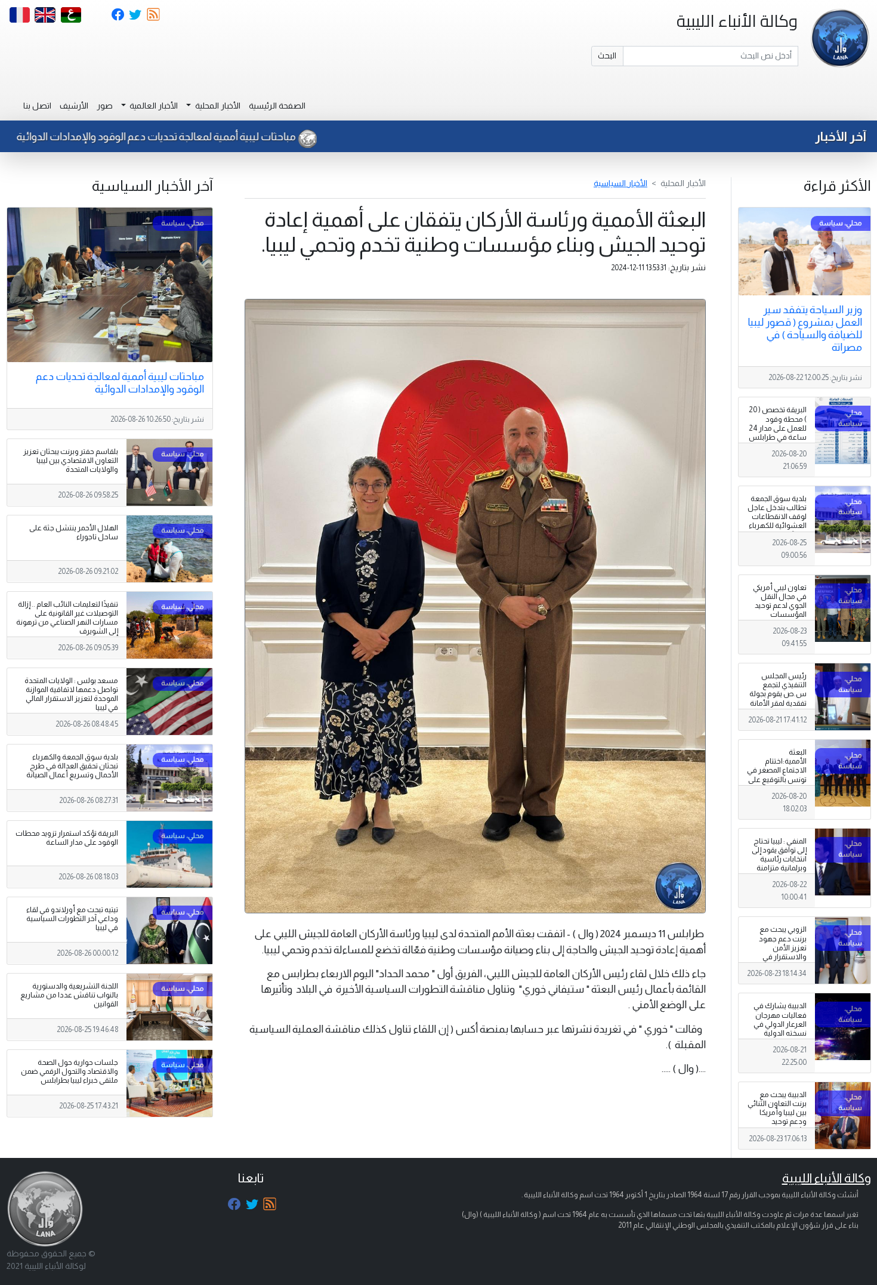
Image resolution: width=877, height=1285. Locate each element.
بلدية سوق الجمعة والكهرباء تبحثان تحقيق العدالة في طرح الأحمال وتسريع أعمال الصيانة (72, 766)
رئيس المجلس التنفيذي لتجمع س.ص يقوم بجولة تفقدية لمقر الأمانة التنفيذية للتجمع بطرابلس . (778, 698)
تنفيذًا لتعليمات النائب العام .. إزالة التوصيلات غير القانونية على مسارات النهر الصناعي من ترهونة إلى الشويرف (67, 617)
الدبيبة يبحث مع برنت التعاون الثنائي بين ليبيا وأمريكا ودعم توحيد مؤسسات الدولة (777, 1113)
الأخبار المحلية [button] (216, 105)
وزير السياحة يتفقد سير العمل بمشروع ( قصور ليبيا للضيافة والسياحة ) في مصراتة (805, 328)
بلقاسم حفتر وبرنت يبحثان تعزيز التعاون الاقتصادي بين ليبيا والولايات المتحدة (70, 460)
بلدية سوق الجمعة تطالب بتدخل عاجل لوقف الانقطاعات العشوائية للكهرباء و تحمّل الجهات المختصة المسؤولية (777, 521)
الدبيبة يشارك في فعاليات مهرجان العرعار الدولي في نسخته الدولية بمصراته (780, 1024)
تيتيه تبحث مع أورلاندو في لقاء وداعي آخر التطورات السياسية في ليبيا (72, 919)
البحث (607, 55)
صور (105, 105)
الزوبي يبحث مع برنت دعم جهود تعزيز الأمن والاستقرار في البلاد (783, 947)
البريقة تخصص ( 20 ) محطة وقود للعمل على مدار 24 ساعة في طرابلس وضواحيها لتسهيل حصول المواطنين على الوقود (777, 437)
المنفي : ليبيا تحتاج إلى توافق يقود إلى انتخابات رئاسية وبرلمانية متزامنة (779, 854)
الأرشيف (74, 105)
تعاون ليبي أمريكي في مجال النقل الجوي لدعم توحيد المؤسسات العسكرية (780, 605)
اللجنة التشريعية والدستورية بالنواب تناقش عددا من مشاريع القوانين (69, 995)
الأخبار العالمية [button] (153, 105)
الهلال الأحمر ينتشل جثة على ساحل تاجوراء (73, 532)
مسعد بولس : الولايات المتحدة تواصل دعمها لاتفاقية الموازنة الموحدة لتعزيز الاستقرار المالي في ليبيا (71, 694)
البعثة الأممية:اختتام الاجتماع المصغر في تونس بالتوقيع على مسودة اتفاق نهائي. (777, 775)
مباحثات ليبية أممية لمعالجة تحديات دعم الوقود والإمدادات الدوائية (209, 137)
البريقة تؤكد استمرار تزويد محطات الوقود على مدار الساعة (67, 838)
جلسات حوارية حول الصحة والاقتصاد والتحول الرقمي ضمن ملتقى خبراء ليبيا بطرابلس (69, 1071)
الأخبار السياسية (620, 183)
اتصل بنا (37, 105)
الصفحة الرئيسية (277, 105)
